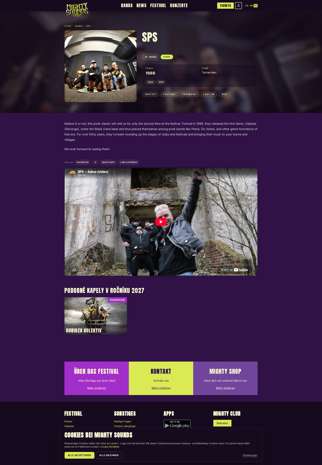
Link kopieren (128, 162)
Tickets (225, 5)
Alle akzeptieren (79, 455)
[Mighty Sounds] (76, 10)
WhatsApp (108, 162)
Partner (68, 421)
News (142, 5)
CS (246, 5)
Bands (127, 5)
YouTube (169, 94)
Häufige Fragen (122, 421)
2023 (150, 82)
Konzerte (179, 5)
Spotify (150, 94)
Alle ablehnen (109, 455)
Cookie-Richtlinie (109, 446)
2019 (160, 82)
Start (68, 26)
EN (251, 5)
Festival (158, 5)
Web (224, 94)
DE (255, 5)
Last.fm (209, 94)
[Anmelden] (238, 5)
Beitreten (222, 423)
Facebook (189, 94)
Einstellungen (250, 455)
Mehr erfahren (96, 388)
